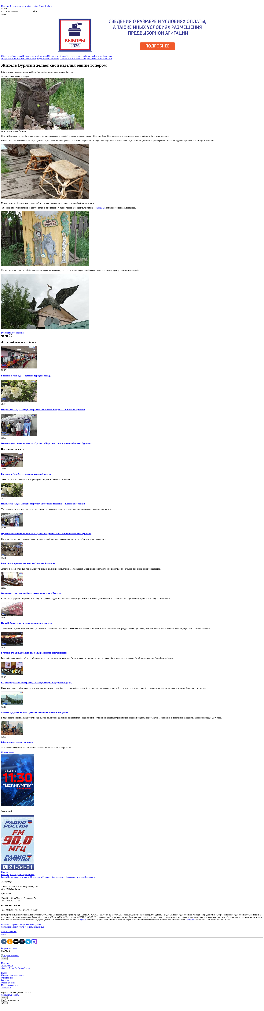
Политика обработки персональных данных (21, 924)
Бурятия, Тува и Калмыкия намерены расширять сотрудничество (34, 653)
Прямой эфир (37, 6)
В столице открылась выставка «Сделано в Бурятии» (28, 563)
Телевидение (16, 6)
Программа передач (74, 877)
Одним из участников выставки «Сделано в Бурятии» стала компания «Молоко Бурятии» (46, 443)
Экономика (16, 56)
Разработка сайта (9, 948)
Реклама (46, 877)
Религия (98, 56)
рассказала (100, 208)
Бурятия (5, 333)
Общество (6, 56)
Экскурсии (89, 877)
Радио (4, 877)
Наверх (4, 872)
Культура (89, 56)
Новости (5, 6)
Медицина (42, 56)
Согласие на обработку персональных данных (22, 927)
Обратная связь (58, 877)
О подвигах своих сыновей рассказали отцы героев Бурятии (31, 593)
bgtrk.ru (83, 920)
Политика (107, 56)
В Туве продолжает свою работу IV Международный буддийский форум (36, 682)
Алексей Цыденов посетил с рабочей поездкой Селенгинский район (34, 712)
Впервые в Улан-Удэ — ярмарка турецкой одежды (26, 376)
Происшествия (29, 56)
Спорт (63, 56)
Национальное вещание (18, 877)
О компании (36, 877)
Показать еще (7, 752)
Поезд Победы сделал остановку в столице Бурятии (26, 623)
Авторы (5, 934)
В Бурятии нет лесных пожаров (17, 742)
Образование (53, 56)
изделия (20, 333)
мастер (12, 333)
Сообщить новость (10, 995)
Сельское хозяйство (75, 56)
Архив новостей (8, 931)
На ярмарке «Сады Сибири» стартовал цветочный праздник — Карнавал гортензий (43, 409)
